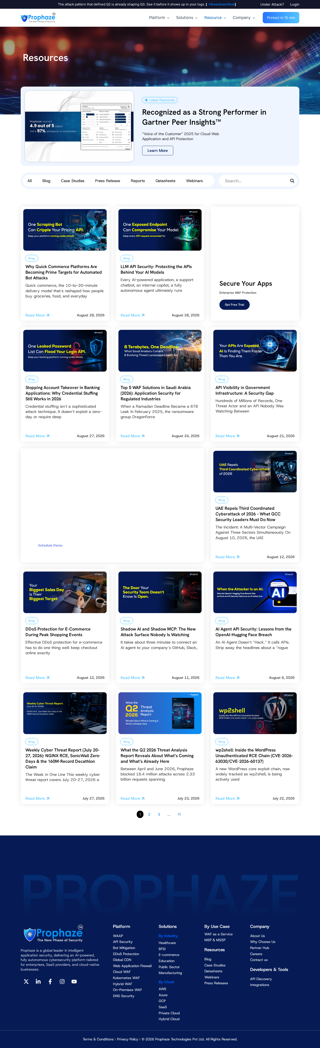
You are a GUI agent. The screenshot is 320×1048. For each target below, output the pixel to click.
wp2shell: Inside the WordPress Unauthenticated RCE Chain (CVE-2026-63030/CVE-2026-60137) (254, 755)
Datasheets (165, 180)
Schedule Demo (50, 545)
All (29, 180)
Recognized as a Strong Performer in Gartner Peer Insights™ (204, 117)
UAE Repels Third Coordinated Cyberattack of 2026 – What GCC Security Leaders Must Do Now (248, 513)
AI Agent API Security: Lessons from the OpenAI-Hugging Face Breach (253, 631)
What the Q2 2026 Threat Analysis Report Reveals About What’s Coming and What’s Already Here (157, 755)
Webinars (194, 180)
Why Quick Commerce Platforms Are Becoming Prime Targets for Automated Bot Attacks (63, 272)
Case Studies (72, 180)
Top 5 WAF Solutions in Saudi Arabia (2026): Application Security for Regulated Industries (156, 393)
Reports (138, 180)
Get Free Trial (234, 305)
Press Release (107, 180)
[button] (273, 4)
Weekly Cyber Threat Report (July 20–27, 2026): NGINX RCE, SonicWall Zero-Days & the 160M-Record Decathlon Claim (63, 758)
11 (179, 814)
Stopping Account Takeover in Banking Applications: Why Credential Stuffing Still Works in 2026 (62, 393)
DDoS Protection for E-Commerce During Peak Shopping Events (58, 631)
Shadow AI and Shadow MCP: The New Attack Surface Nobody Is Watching (158, 631)
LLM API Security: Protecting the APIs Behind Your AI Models (156, 269)
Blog (46, 180)
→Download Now (221, 4)
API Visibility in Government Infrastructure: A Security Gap (245, 390)
